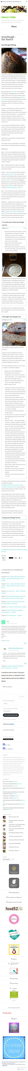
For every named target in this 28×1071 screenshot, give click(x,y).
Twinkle (14, 91)
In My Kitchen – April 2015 (8, 798)
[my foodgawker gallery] (14, 887)
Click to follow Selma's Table (11, 715)
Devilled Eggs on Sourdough (8, 795)
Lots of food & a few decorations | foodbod (16, 606)
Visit (14, 1007)
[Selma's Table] (14, 9)
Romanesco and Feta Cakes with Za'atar (16, 839)
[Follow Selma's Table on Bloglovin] (9, 724)
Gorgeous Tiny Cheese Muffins (15, 843)
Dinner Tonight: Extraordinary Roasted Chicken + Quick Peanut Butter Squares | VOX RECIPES (13, 578)
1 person (8, 640)
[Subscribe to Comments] (4, 748)
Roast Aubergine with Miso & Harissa (16, 832)
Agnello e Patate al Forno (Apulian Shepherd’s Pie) (12, 788)
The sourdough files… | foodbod (14, 615)
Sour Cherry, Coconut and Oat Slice (9, 783)
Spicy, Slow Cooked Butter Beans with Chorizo (11, 804)
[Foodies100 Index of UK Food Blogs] (14, 963)
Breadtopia (10, 185)
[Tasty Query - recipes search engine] (7, 1014)
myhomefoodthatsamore (15, 648)
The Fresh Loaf (9, 180)
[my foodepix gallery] (14, 892)
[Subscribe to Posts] (4, 745)
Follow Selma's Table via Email (10, 708)
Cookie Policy (4, 1065)
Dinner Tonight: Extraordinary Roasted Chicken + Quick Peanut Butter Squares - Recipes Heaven (13, 585)
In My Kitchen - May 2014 (14, 847)
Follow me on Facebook (8, 730)
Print (25, 228)
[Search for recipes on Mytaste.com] (14, 978)
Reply (25, 643)
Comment (22, 696)
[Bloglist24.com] (14, 1018)
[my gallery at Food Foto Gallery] (14, 902)
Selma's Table (8, 17)
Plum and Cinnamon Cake (14, 816)
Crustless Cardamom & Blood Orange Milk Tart (12, 800)
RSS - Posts (7, 745)
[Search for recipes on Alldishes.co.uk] (14, 983)
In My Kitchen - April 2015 (14, 850)
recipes (15, 996)
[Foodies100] (14, 964)
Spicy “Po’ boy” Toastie (7, 781)
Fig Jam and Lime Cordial (11, 174)
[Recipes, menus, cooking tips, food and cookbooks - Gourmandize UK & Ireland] (14, 973)
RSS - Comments (9, 748)
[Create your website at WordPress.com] (14, 1)
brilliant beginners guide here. (14, 187)
